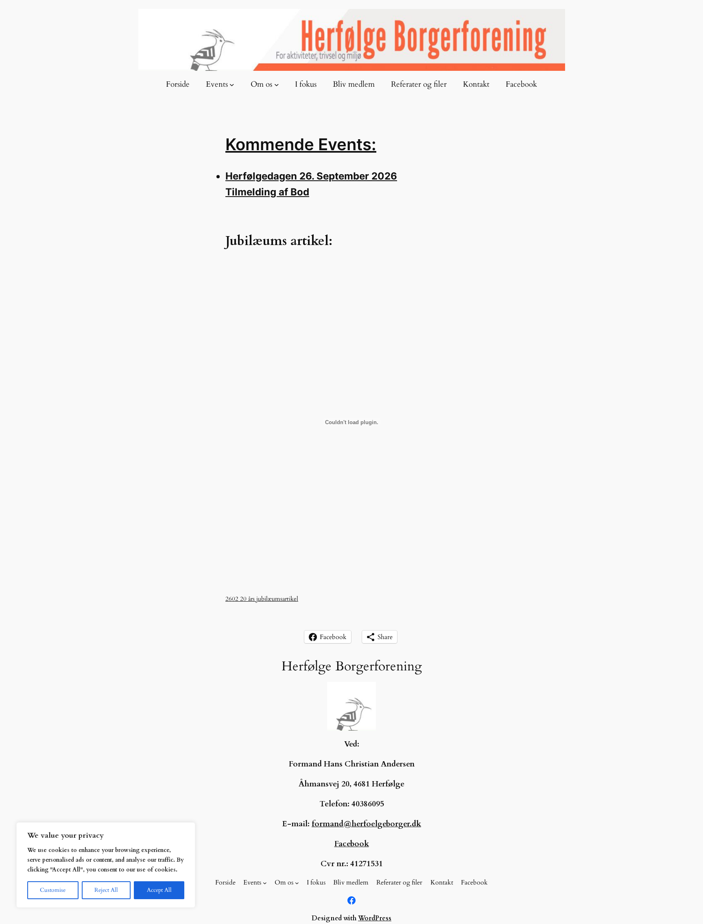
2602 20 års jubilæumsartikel (261, 599)
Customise (52, 890)
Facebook (351, 844)
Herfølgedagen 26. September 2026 (311, 176)
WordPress (374, 918)
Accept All (159, 890)
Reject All (106, 890)
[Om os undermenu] (276, 84)
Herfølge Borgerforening (352, 666)
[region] (105, 865)
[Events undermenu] (231, 84)
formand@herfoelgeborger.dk (366, 824)
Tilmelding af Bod (267, 192)
